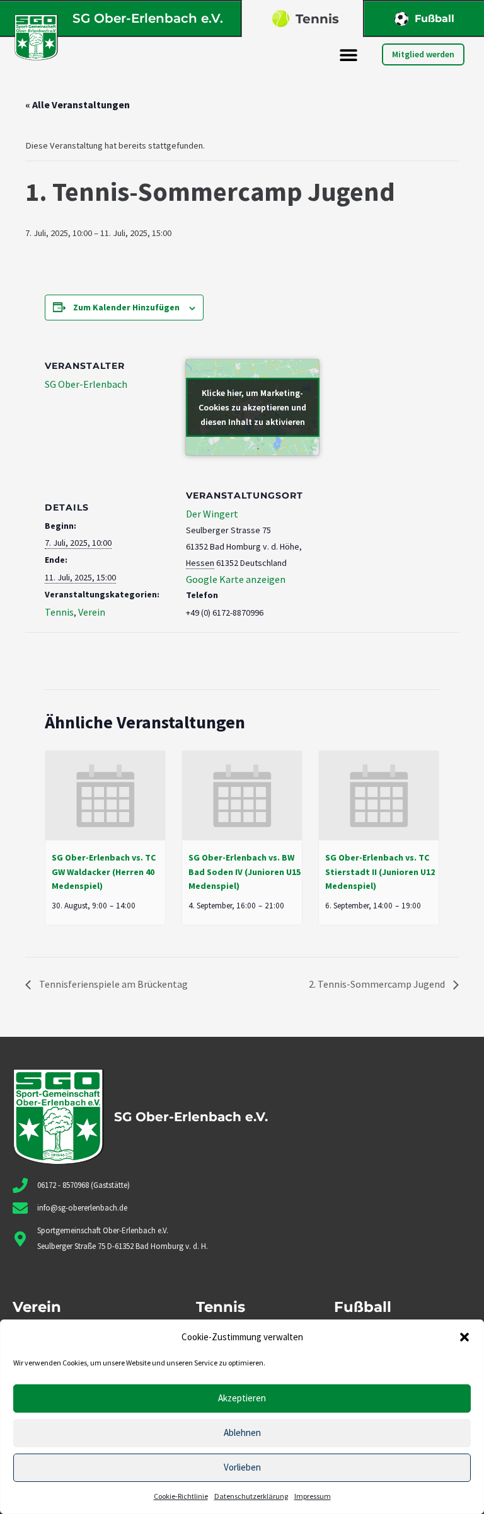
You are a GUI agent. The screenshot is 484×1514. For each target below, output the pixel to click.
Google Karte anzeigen (235, 579)
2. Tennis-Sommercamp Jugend (378, 984)
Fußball (434, 19)
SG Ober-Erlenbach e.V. (147, 18)
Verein (91, 612)
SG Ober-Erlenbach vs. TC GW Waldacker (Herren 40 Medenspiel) (104, 871)
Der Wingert (212, 513)
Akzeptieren (242, 1398)
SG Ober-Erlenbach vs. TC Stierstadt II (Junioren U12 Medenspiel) (380, 871)
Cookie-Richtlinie (181, 1496)
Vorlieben (242, 1467)
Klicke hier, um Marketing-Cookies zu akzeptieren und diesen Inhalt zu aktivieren (252, 407)
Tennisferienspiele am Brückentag (112, 984)
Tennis (317, 18)
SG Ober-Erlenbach (86, 384)
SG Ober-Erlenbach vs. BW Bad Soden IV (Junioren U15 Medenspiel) (244, 871)
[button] (464, 1337)
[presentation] (105, 795)
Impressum (312, 1496)
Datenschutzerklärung (251, 1496)
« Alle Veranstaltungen (77, 104)
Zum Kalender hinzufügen (126, 307)
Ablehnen (242, 1432)
